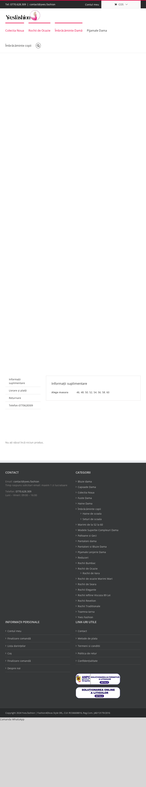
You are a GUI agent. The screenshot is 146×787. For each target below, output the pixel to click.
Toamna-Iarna (86, 611)
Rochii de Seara (87, 584)
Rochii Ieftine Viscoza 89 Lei (94, 595)
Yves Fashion (85, 617)
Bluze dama (85, 481)
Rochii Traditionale (89, 606)
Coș (9, 653)
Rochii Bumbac (87, 563)
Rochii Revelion (87, 600)
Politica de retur (87, 653)
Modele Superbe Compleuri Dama (98, 530)
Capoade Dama (87, 487)
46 (78, 392)
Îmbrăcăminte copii (89, 509)
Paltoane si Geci (87, 535)
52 (90, 392)
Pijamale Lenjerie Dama (92, 552)
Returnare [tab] (15, 398)
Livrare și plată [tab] (18, 390)
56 (99, 392)
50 (86, 392)
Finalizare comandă (19, 638)
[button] (38, 45)
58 (103, 392)
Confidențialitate (88, 660)
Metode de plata (87, 638)
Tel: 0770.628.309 (15, 4)
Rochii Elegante (87, 589)
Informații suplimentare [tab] (17, 381)
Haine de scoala (92, 513)
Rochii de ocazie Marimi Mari (95, 578)
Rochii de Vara (91, 573)
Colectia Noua (86, 492)
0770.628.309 (23, 491)
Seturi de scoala (92, 519)
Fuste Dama (85, 498)
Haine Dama (85, 503)
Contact (82, 631)
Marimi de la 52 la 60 (90, 524)
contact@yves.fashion (42, 4)
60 (107, 392)
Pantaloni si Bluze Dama (92, 546)
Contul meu (14, 631)
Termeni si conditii (89, 646)
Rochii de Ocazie (88, 568)
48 (82, 392)
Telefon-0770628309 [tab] (21, 405)
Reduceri (83, 557)
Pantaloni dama (87, 541)
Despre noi (13, 668)
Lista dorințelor (16, 646)
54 (95, 392)
